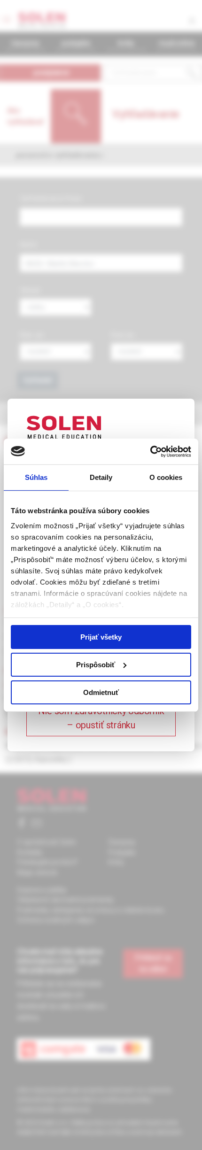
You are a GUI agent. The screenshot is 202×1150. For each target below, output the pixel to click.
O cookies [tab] (166, 477)
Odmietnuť (101, 692)
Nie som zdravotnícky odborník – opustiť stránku (101, 718)
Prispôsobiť (95, 665)
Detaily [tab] (101, 477)
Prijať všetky (101, 637)
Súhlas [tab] (36, 477)
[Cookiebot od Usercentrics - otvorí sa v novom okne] (150, 451)
